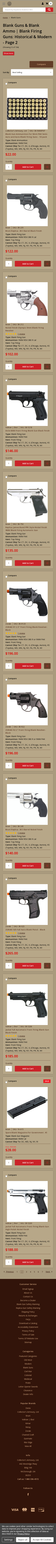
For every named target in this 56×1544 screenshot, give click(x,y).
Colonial (28, 1375)
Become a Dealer (28, 1300)
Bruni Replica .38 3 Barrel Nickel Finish (24, 829)
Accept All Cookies (42, 1539)
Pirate (28, 1382)
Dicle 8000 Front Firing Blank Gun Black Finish (27, 430)
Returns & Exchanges (28, 1315)
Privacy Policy (28, 1331)
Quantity (9, 161)
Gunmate (28, 1438)
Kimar (28, 1423)
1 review (21, 334)
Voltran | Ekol (28, 1419)
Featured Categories (28, 1356)
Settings (8, 1539)
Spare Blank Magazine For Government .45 (26, 1132)
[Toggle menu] (3, 3)
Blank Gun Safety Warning (28, 1304)
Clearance (28, 1390)
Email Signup (28, 1289)
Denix (28, 1408)
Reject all (22, 1539)
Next (48, 1272)
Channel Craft (28, 1434)
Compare (41, 64)
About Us (28, 1292)
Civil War (28, 1371)
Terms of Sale (28, 1334)
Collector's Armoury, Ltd (28, 1412)
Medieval (28, 1379)
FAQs (28, 1319)
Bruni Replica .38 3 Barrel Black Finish (23, 231)
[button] (28, 1522)
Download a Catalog (28, 1323)
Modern (28, 1363)
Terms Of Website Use (28, 1338)
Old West (28, 1360)
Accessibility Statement (28, 1327)
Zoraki (28, 1431)
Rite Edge (28, 1442)
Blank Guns (28, 1367)
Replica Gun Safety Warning (28, 1308)
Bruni (28, 1415)
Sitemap (28, 1342)
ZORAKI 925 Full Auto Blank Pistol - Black (25, 929)
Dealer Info (28, 1394)
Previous (10, 1272)
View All (28, 1446)
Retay (28, 1427)
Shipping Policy (28, 1311)
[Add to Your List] (47, 167)
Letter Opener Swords (28, 1386)
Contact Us (28, 1296)
